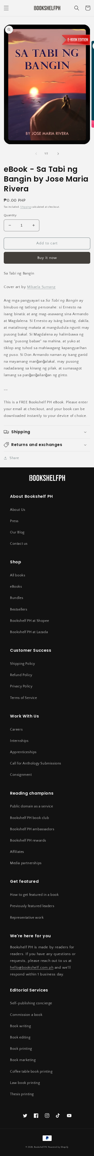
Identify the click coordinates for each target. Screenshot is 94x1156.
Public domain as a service (31, 806)
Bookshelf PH (40, 1147)
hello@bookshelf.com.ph (31, 967)
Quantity (10, 215)
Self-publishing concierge (31, 1003)
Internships (19, 741)
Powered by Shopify (58, 1147)
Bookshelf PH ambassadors (32, 829)
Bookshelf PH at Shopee (29, 621)
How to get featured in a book (34, 895)
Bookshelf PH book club (29, 818)
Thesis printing (22, 1094)
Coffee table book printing (31, 1072)
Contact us (19, 544)
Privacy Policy (21, 686)
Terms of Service (23, 698)
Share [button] (14, 458)
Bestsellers (18, 610)
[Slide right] (58, 153)
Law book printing (25, 1083)
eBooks (16, 587)
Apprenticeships (23, 752)
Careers (16, 730)
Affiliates (17, 852)
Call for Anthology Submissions (35, 763)
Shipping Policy (22, 664)
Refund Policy (21, 675)
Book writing (20, 1026)
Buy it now (47, 258)
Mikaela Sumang (41, 287)
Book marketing (23, 1060)
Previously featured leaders (32, 906)
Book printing (21, 1049)
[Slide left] (36, 153)
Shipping (25, 207)
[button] (6, 8)
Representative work (27, 918)
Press (14, 521)
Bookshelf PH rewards (28, 841)
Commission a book (26, 1015)
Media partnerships (26, 863)
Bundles (16, 598)
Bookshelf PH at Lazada (29, 632)
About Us (17, 510)
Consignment (21, 775)
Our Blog (17, 532)
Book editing (20, 1037)
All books (17, 575)
